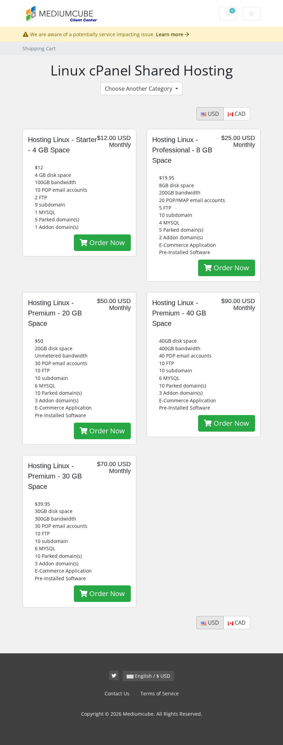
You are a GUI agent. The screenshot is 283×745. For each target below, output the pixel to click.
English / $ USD (152, 676)
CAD (239, 114)
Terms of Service (159, 693)
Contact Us (117, 693)
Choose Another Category (139, 88)
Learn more (170, 34)
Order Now (106, 242)
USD (212, 114)
